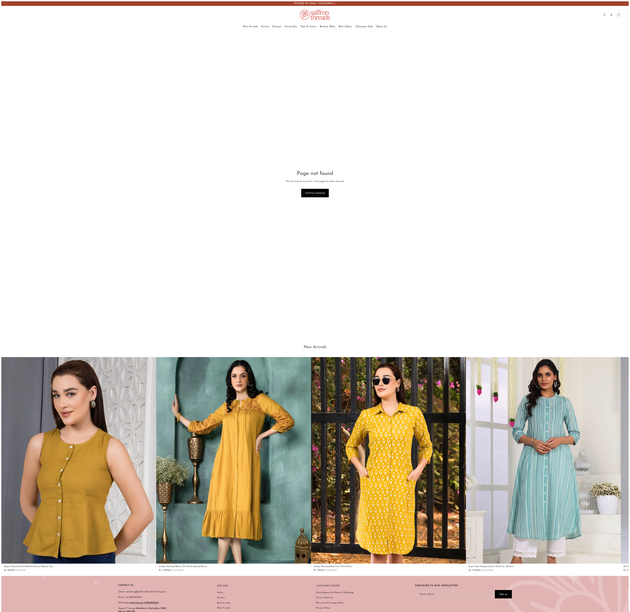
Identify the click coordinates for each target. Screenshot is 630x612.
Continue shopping (315, 193)
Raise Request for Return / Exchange (335, 592)
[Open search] (604, 14)
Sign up (503, 594)
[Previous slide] (5, 3)
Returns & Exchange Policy (330, 603)
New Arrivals (223, 608)
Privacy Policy (323, 608)
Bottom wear (223, 603)
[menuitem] (250, 26)
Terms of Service (324, 597)
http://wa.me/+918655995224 (144, 603)
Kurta (220, 592)
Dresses (221, 597)
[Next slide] (625, 3)
